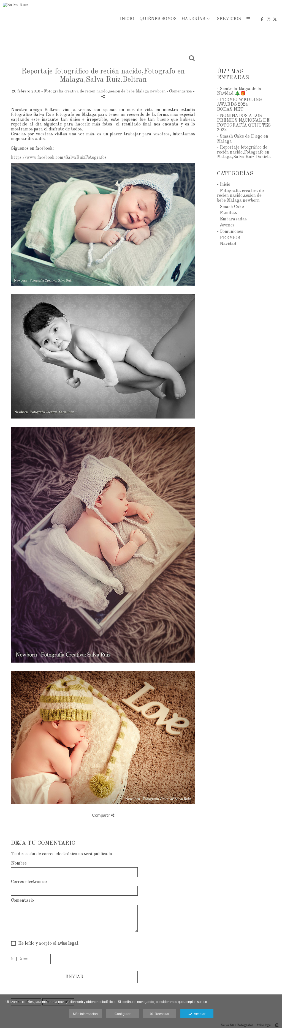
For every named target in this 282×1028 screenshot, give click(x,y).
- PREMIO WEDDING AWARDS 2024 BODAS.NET (239, 105)
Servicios (229, 19)
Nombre (19, 863)
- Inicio (223, 184)
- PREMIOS (228, 238)
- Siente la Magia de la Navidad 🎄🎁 (239, 91)
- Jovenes (226, 225)
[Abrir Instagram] (268, 19)
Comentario (22, 900)
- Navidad (226, 244)
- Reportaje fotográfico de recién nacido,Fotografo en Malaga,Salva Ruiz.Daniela (244, 152)
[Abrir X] (275, 19)
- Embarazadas (232, 219)
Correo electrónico (29, 882)
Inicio (127, 19)
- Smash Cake (230, 207)
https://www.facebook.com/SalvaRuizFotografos (59, 157)
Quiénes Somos (158, 19)
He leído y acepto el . (47, 943)
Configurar (123, 1014)
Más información (85, 1014)
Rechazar (161, 1014)
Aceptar (198, 1014)
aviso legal (68, 943)
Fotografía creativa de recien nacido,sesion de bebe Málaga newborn (105, 91)
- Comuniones (230, 231)
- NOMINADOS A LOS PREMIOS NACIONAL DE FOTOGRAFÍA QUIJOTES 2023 (244, 123)
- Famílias (227, 213)
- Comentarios (180, 91)
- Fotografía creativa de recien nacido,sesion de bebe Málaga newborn (240, 196)
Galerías (193, 19)
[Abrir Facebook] (262, 19)
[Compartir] (103, 96)
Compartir (101, 815)
